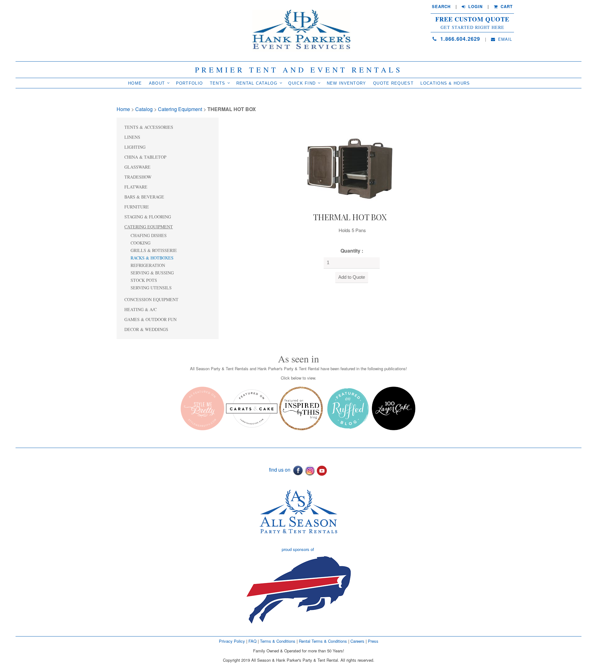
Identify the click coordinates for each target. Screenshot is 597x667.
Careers (358, 641)
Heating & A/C (140, 309)
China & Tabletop (145, 157)
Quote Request (393, 83)
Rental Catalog (256, 83)
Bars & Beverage (144, 197)
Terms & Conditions (277, 641)
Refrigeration (148, 265)
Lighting (135, 147)
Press (373, 641)
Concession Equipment (151, 299)
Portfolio (189, 83)
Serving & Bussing (152, 273)
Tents (217, 83)
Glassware (137, 167)
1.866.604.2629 (459, 38)
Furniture (136, 207)
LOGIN (475, 6)
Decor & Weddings (146, 329)
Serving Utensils (151, 288)
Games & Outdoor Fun (150, 319)
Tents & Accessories (148, 127)
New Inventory (346, 83)
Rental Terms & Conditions (323, 641)
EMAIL (504, 39)
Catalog (144, 109)
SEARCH (441, 6)
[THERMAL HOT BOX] (349, 163)
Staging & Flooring (147, 217)
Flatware (135, 187)
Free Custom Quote (472, 19)
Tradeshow (137, 177)
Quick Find (302, 83)
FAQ (252, 641)
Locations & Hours (445, 83)
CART (506, 6)
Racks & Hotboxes (152, 258)
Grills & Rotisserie (154, 250)
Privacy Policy (232, 641)
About (157, 83)
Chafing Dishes (149, 235)
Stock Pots (144, 280)
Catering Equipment (180, 109)
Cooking (140, 243)
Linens (132, 137)
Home (135, 83)
